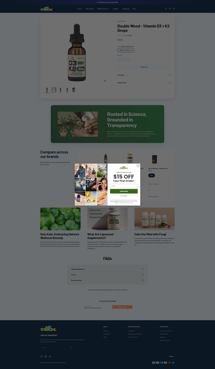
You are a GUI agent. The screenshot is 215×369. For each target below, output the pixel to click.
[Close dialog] (138, 165)
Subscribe (124, 191)
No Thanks (123, 195)
